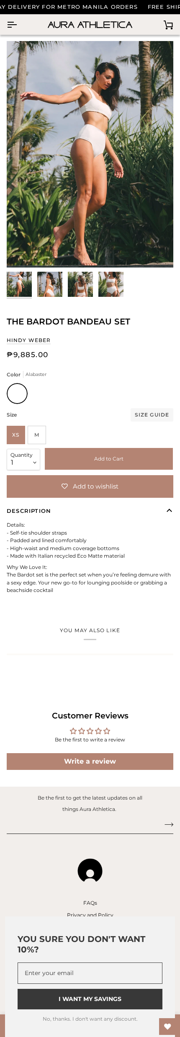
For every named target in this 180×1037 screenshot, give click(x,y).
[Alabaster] (17, 395)
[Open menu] (19, 24)
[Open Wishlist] (167, 1026)
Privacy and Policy (90, 915)
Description (29, 510)
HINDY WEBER (29, 340)
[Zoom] (22, 251)
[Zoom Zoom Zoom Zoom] (90, 154)
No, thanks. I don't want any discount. (90, 1019)
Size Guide (152, 415)
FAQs (90, 903)
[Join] (166, 824)
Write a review (90, 761)
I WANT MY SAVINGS (90, 999)
